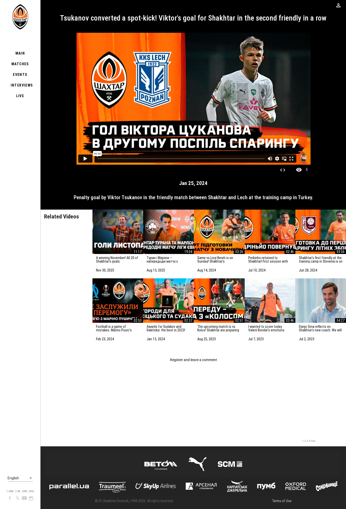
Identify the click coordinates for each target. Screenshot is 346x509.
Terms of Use (282, 501)
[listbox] (20, 478)
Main (20, 53)
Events (20, 75)
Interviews (22, 85)
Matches (20, 64)
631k (31, 491)
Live (20, 96)
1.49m (10, 491)
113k (17, 491)
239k (24, 491)
